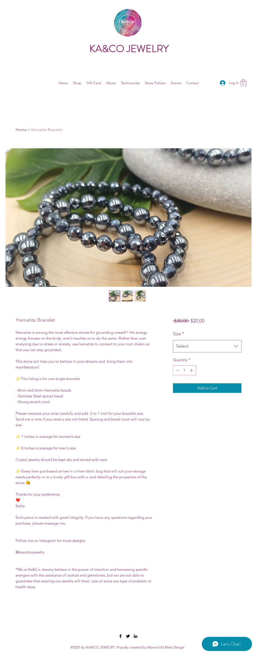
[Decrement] (177, 370)
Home (21, 129)
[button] (243, 82)
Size (178, 334)
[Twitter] (128, 636)
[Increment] (191, 370)
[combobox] (207, 346)
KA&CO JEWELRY (129, 48)
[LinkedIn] (135, 636)
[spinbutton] (184, 370)
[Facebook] (120, 636)
